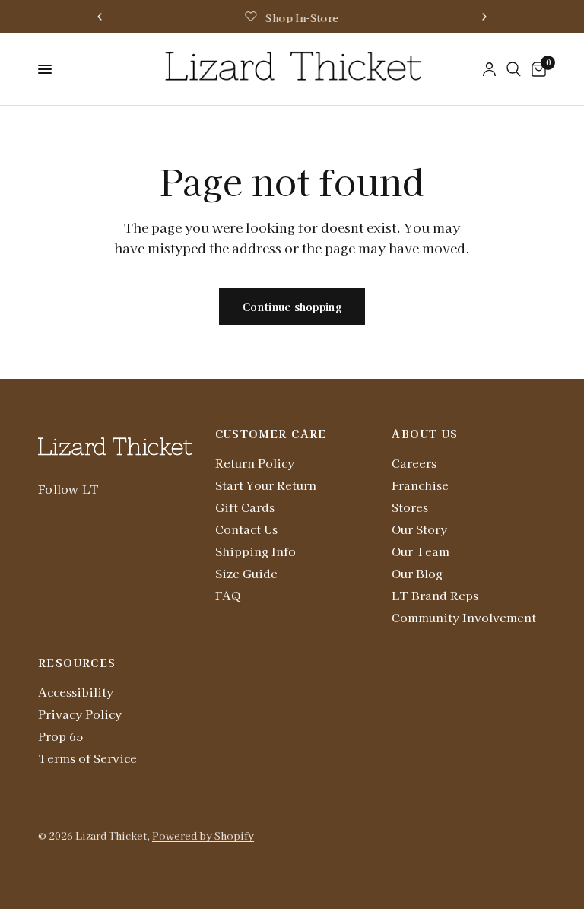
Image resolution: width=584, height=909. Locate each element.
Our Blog (417, 573)
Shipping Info (255, 551)
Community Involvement (464, 617)
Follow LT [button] (69, 488)
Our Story (419, 529)
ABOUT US (425, 433)
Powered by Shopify (203, 835)
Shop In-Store (301, 18)
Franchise (420, 485)
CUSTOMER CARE (271, 433)
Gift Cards (245, 507)
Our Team (420, 551)
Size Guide (246, 573)
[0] (536, 69)
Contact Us (246, 529)
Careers (414, 463)
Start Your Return (265, 485)
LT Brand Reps (435, 595)
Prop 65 (60, 736)
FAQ (227, 595)
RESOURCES (77, 662)
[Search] (513, 69)
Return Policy (254, 463)
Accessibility (75, 692)
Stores (410, 507)
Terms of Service (87, 758)
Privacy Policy (80, 714)
